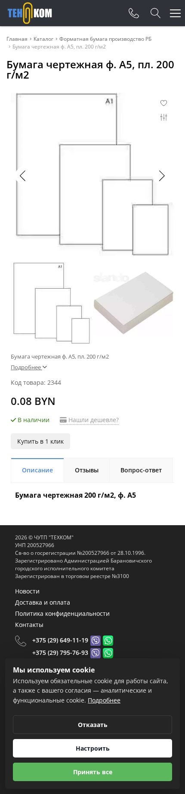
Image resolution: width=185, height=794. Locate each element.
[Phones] (134, 13)
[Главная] (29, 13)
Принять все (92, 772)
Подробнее (104, 700)
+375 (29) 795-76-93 (60, 652)
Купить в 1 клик (40, 441)
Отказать (93, 725)
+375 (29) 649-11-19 (60, 640)
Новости (27, 591)
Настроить (93, 748)
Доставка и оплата (42, 602)
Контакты (29, 625)
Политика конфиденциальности (62, 613)
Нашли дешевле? (93, 420)
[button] (161, 175)
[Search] (155, 13)
